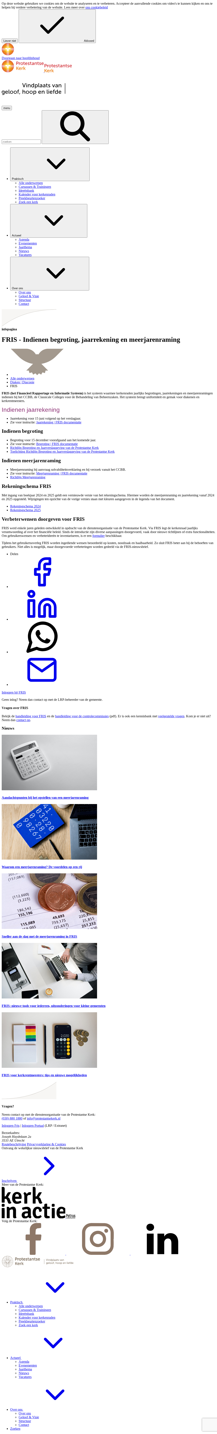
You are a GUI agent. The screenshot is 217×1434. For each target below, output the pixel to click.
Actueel (17, 235)
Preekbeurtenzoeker (32, 1321)
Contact (24, 1425)
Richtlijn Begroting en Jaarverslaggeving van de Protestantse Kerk (54, 448)
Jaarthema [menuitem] (25, 247)
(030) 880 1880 (12, 1118)
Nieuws (24, 1373)
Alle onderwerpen (22, 378)
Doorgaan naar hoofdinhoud (21, 58)
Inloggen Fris (10, 1125)
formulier (98, 536)
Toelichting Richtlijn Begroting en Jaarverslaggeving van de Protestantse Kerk (62, 451)
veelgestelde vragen (171, 716)
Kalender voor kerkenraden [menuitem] (37, 194)
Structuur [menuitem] (25, 300)
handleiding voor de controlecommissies (82, 716)
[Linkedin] (162, 1253)
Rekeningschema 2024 (25, 506)
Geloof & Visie (29, 1417)
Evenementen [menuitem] (28, 243)
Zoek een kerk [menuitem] (28, 202)
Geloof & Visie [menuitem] (29, 296)
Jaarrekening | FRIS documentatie (58, 422)
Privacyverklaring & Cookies (46, 1144)
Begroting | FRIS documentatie (57, 444)
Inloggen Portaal (33, 1125)
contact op (23, 720)
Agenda (24, 1361)
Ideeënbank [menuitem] (26, 190)
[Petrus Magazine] (70, 1217)
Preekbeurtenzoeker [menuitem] (32, 198)
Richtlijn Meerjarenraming (27, 477)
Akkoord (89, 40)
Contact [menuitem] (24, 304)
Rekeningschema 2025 (25, 510)
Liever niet (9, 40)
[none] (112, 175)
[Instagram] (98, 1253)
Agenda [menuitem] (24, 239)
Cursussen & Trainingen (35, 1310)
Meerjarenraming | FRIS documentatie (61, 473)
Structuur (25, 1421)
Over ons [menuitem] (25, 292)
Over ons (18, 288)
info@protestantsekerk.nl (43, 1118)
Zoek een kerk (28, 1325)
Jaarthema (25, 1369)
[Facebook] (34, 1253)
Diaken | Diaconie (22, 382)
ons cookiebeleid (96, 7)
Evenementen (28, 1365)
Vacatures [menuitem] (25, 255)
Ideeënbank (26, 1313)
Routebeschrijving (14, 1144)
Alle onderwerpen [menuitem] (31, 183)
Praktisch (18, 178)
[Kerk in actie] (34, 1217)
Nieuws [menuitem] (24, 251)
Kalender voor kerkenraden (37, 1317)
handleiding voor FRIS (30, 716)
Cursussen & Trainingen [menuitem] (35, 187)
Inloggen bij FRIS (14, 692)
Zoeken (15, 1428)
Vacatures (25, 1377)
